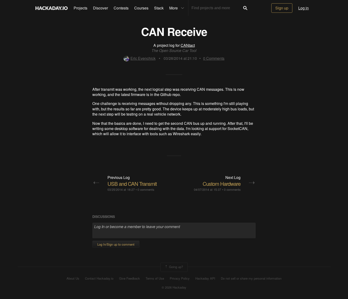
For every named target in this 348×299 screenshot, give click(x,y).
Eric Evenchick (143, 58)
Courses (141, 8)
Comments (213, 58)
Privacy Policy (180, 278)
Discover (100, 8)
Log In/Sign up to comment (115, 244)
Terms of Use (155, 278)
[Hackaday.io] (51, 8)
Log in (303, 8)
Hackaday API (205, 278)
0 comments (146, 189)
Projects (80, 8)
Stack (159, 8)
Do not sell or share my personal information (251, 278)
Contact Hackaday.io (99, 278)
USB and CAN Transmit (132, 183)
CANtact (188, 45)
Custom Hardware (222, 183)
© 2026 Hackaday (174, 287)
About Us (73, 278)
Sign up (281, 8)
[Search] (245, 8)
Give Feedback (129, 278)
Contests (121, 8)
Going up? (175, 266)
